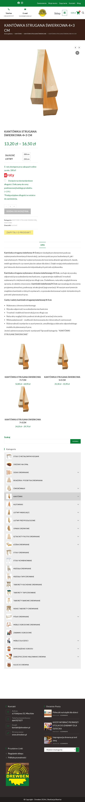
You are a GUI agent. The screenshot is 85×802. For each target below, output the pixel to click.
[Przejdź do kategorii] (77, 749)
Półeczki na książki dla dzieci (65, 712)
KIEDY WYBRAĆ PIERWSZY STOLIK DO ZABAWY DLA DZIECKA (66, 725)
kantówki (14, 225)
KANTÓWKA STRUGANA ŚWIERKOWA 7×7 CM (23, 378)
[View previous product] (75, 47)
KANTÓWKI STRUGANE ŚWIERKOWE (35, 33)
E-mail (25, 13)
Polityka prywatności (17, 757)
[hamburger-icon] (64, 13)
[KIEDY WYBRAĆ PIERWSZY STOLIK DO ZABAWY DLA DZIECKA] (48, 726)
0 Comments (64, 715)
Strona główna (8, 33)
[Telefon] (9, 9)
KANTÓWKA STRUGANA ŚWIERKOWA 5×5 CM (62, 378)
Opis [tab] (42, 245)
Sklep (57, 13)
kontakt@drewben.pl (21, 727)
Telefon (9, 13)
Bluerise (58, 799)
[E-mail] (25, 9)
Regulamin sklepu (15, 753)
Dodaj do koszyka (18, 211)
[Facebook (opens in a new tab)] (18, 3)
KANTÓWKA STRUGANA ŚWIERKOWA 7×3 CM (23, 421)
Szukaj (7, 437)
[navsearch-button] (83, 13)
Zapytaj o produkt (19, 232)
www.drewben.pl (19, 734)
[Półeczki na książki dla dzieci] (48, 713)
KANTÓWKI (18, 33)
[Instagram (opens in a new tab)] (22, 3)
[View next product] (79, 47)
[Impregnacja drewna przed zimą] (48, 740)
